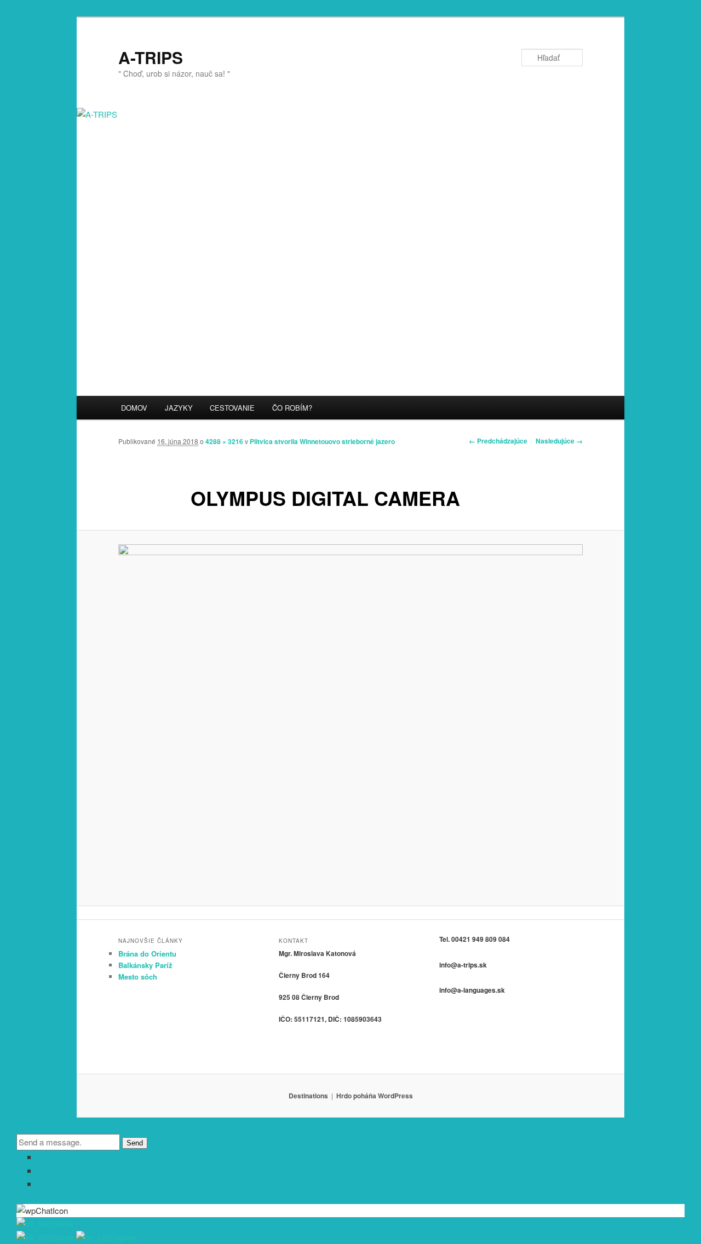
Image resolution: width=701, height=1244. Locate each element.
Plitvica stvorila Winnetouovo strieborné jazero (322, 441)
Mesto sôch (137, 976)
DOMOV (134, 407)
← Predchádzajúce (498, 441)
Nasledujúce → (559, 441)
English (123, 1237)
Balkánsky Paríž (145, 965)
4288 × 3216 (224, 441)
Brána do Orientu (147, 953)
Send (135, 1143)
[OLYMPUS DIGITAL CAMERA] (350, 718)
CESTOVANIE (232, 407)
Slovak (61, 1223)
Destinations (308, 1096)
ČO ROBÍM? (292, 407)
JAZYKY (179, 407)
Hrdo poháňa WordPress (374, 1096)
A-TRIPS (150, 57)
